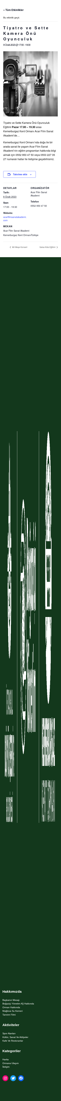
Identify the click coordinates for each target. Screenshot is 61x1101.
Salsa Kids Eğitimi (48, 247)
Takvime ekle (20, 174)
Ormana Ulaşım (10, 1063)
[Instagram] (5, 1078)
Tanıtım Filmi (9, 1014)
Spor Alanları (9, 1033)
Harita (5, 1059)
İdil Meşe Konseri (19, 247)
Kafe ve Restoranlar (12, 1040)
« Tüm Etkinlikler (13, 10)
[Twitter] (13, 1078)
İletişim (6, 1066)
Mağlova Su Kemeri (12, 1011)
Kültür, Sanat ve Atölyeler (15, 1037)
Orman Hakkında (11, 1007)
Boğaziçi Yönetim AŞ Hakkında (18, 1003)
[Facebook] (21, 1078)
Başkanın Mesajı (11, 1000)
